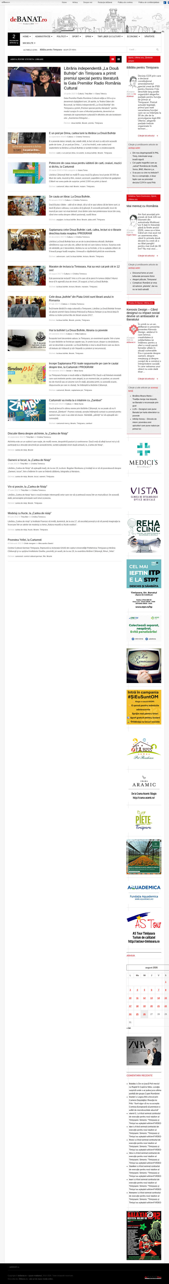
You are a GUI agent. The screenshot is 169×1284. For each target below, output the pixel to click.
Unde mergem (29, 543)
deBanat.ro (131, 342)
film (44, 556)
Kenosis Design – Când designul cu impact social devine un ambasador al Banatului (143, 314)
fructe (30, 530)
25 (137, 1014)
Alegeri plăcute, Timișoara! (144, 279)
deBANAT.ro (153, 1277)
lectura (85, 256)
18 (137, 1006)
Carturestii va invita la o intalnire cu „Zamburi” (75, 400)
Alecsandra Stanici (45, 543)
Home (64, 2)
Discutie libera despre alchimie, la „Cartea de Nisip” (38, 433)
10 (130, 998)
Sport (75, 36)
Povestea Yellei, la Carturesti (25, 539)
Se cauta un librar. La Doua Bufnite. (69, 196)
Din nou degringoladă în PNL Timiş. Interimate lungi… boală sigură (146, 156)
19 (144, 1006)
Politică (61, 36)
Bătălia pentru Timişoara (51, 50)
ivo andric (80, 153)
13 (151, 998)
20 (151, 1006)
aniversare (60, 256)
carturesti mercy (62, 423)
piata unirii (92, 220)
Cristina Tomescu (83, 137)
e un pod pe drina (68, 153)
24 (130, 1014)
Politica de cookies (125, 2)
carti (67, 256)
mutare (82, 186)
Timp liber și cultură (109, 36)
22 (166, 1006)
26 (144, 1014)
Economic (132, 36)
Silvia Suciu (78, 371)
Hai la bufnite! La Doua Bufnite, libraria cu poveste (78, 330)
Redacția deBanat (105, 2)
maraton (85, 287)
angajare (59, 220)
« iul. (129, 1028)
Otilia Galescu (80, 334)
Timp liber (88, 94)
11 (137, 998)
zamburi (89, 423)
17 (130, 1006)
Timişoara (99, 123)
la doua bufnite (91, 153)
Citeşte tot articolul (146, 136)
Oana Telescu (101, 94)
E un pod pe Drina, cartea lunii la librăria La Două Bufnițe (82, 133)
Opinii (88, 36)
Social (68, 371)
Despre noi (87, 2)
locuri (36, 476)
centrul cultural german (33, 556)
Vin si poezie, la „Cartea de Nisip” (27, 486)
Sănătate (149, 36)
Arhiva (75, 2)
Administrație (42, 36)
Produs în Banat (135, 303)
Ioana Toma (82, 170)
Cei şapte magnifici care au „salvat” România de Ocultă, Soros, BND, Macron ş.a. (145, 166)
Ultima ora (139, 57)
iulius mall (69, 186)
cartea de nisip (21, 450)
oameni (42, 476)
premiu (91, 123)
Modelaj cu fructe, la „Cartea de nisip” (29, 513)
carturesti (60, 186)
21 (158, 1006)
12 (144, 998)
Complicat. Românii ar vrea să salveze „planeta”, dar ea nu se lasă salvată (145, 286)
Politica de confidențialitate (148, 2)
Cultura (81, 94)
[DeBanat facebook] (165, 3)
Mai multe (28, 43)
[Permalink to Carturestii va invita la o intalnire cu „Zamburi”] (27, 410)
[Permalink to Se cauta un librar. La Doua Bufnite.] (27, 206)
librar (79, 220)
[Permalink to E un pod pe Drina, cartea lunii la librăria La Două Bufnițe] (27, 143)
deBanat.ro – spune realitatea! (30, 1276)
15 (166, 998)
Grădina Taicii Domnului (139, 196)
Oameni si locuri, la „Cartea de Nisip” (29, 460)
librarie (84, 123)
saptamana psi (77, 390)
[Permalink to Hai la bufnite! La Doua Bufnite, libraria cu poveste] (27, 340)
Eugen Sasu (131, 235)
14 (158, 998)
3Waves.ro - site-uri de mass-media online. (36, 1279)
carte (58, 153)
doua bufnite (76, 123)
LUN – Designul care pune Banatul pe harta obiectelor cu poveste (146, 412)
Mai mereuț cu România (142, 206)
